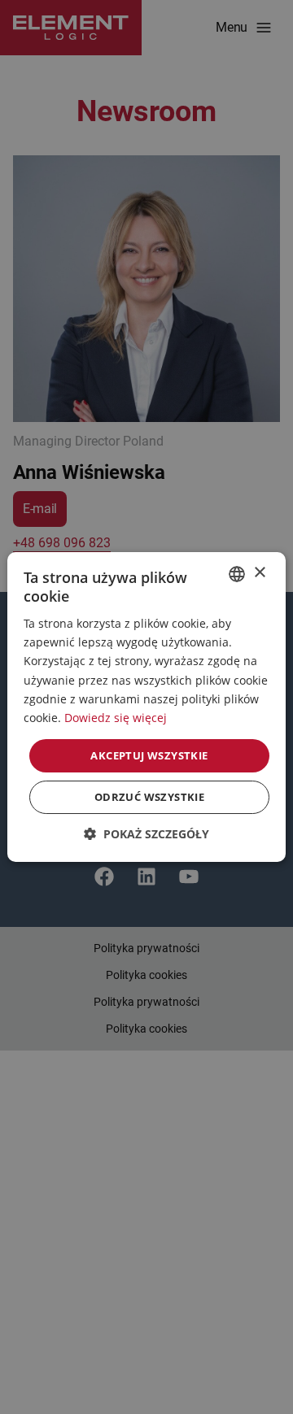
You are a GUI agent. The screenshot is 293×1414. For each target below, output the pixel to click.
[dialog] (146, 707)
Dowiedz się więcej (115, 717)
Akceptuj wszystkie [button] (149, 755)
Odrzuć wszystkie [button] (149, 797)
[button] (146, 834)
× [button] (259, 573)
